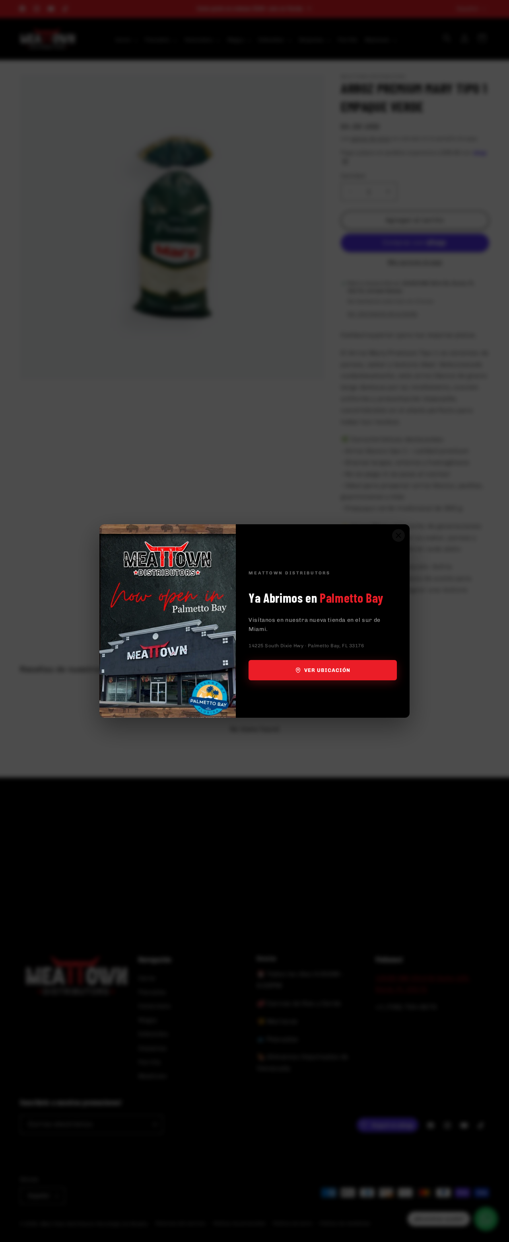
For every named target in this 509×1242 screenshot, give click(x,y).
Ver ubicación (327, 670)
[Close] (398, 535)
